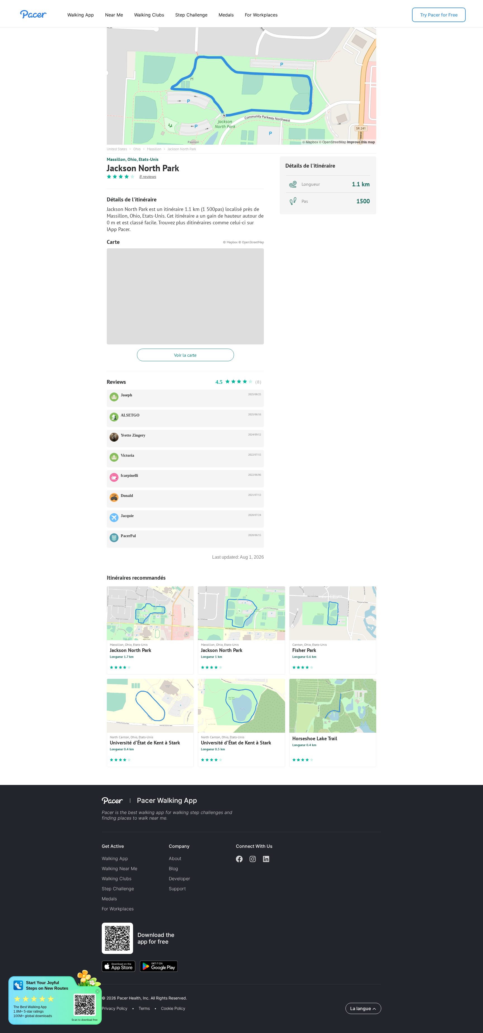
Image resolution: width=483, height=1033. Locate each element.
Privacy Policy (114, 1008)
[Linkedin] (266, 859)
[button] (98, 991)
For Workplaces (261, 15)
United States (117, 149)
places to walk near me (142, 818)
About (175, 858)
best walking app (146, 812)
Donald (127, 496)
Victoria (127, 455)
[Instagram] (252, 859)
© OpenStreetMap (333, 141)
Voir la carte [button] (185, 355)
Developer (179, 878)
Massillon (154, 149)
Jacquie (127, 516)
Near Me (114, 15)
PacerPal (128, 536)
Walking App (80, 15)
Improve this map (361, 141)
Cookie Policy (173, 1008)
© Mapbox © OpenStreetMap (243, 242)
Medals (226, 15)
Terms (144, 1008)
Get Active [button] (113, 846)
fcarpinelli (129, 475)
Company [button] (179, 846)
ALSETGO (130, 415)
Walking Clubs (149, 15)
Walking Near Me (119, 868)
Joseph (126, 395)
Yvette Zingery (133, 435)
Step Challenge (191, 15)
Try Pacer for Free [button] (439, 15)
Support (177, 888)
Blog (173, 868)
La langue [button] (360, 1008)
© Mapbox (310, 141)
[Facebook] (239, 859)
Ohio (137, 149)
